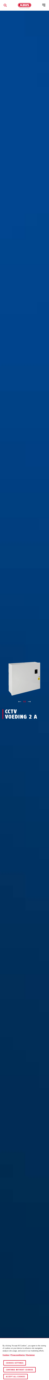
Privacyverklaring (18, 1355)
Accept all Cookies (15, 1377)
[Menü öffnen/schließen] (44, 5)
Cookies (6, 1355)
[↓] (29, 702)
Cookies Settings (14, 1363)
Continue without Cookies (19, 1370)
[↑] (19, 702)
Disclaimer (30, 1355)
